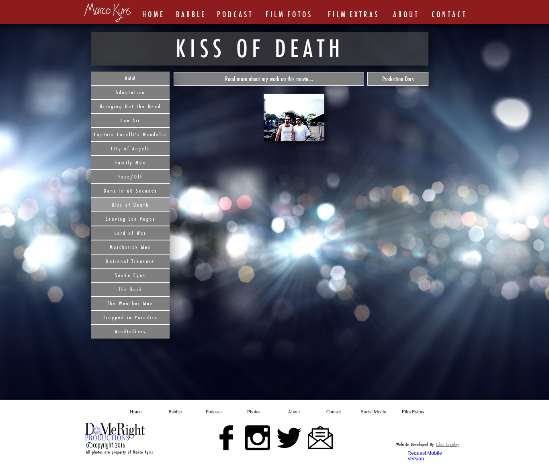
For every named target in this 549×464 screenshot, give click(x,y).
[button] (269, 79)
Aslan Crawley (447, 444)
